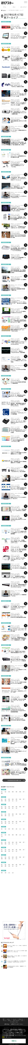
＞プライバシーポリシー (14, 1044)
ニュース (14, 1019)
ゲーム (4, 1020)
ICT (23, 7)
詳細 (3, 1037)
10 (9, 801)
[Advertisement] (14, 887)
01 (1, 792)
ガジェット (21, 1019)
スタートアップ (14, 7)
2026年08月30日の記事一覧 (14, 780)
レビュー (8, 1019)
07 (23, 792)
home (4, 10)
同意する (14, 1041)
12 (16, 801)
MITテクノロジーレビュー (18, 1024)
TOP (3, 1019)
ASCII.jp (7, 1024)
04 (12, 792)
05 (16, 792)
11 (12, 801)
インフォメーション (14, 1022)
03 (9, 792)
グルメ (4, 7)
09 (5, 801)
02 (5, 792)
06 (20, 792)
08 (1, 793)
